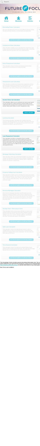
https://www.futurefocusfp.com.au (8, 265)
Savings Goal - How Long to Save (13, 208)
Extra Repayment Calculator (11, 63)
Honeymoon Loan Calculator (11, 81)
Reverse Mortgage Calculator (12, 190)
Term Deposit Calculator (10, 245)
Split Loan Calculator (9, 227)
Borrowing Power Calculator (11, 27)
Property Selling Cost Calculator (12, 172)
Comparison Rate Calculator (11, 45)
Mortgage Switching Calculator (12, 154)
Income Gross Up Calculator (11, 100)
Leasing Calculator (8, 118)
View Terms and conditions (7, 267)
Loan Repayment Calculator (11, 136)
